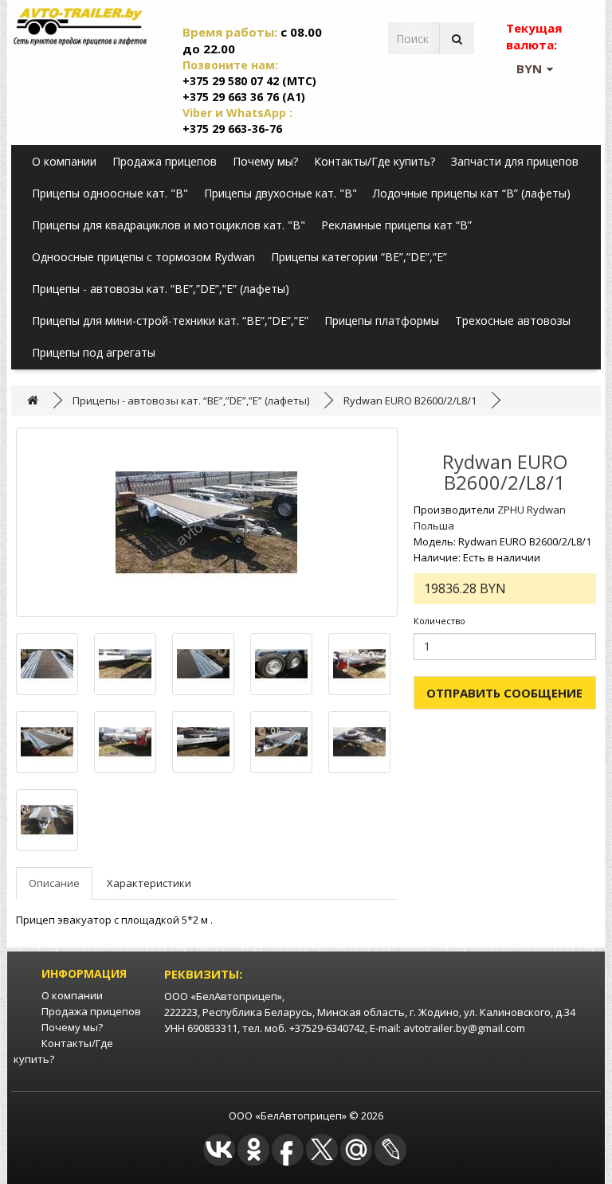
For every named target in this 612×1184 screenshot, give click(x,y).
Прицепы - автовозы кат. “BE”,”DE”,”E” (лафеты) (160, 288)
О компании (64, 161)
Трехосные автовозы (513, 320)
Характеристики (149, 883)
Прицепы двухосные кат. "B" (280, 193)
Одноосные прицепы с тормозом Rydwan (143, 256)
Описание (54, 883)
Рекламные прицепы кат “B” (396, 225)
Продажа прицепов (164, 161)
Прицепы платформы (381, 320)
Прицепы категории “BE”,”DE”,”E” (359, 256)
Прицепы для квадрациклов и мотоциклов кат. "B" (168, 225)
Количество (439, 621)
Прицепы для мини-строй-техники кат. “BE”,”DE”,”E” (170, 320)
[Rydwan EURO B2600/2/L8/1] (207, 522)
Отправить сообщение (504, 693)
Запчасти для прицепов (515, 161)
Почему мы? (265, 161)
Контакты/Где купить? (374, 161)
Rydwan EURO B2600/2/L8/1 (410, 400)
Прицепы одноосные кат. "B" (110, 193)
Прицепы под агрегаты (93, 352)
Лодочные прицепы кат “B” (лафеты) (472, 193)
